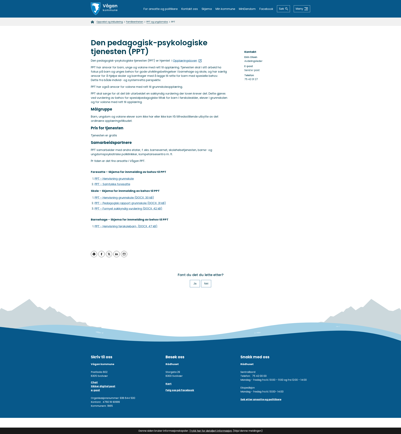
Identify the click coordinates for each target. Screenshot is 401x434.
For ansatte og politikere (160, 9)
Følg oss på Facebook (180, 390)
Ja (194, 283)
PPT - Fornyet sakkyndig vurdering (128, 208)
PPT (173, 21)
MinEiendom (247, 9)
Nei (206, 283)
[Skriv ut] (94, 254)
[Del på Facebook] (101, 254)
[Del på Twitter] (109, 254)
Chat (94, 382)
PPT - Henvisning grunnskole (114, 179)
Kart (169, 384)
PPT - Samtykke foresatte (112, 184)
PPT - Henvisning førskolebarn (126, 226)
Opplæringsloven (185, 61)
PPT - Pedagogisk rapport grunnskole (130, 203)
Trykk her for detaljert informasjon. (210, 431)
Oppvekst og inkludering (109, 21)
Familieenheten (134, 21)
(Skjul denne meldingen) (248, 431)
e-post (95, 390)
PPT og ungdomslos (157, 21)
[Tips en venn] (124, 254)
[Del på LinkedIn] (116, 254)
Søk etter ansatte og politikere (260, 399)
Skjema (207, 9)
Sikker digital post (103, 386)
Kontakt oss (189, 9)
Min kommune (225, 9)
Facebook (266, 9)
